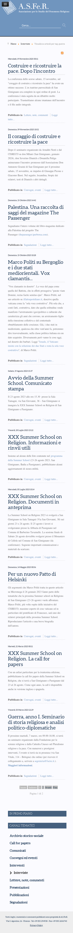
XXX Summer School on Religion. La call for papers (35, 658)
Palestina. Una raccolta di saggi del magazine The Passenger (36, 212)
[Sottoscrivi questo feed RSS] (62, 53)
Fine (55, 787)
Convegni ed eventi (23, 858)
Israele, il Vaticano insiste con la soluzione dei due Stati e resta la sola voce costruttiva (36, 346)
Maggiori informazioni (20, 765)
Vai (64, 25)
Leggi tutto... (51, 190)
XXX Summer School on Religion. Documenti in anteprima (35, 501)
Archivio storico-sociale (26, 836)
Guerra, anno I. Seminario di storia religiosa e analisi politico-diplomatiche (36, 722)
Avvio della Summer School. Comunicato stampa (31, 383)
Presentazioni (19, 887)
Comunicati (18, 850)
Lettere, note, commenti (36, 115)
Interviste (21, 872)
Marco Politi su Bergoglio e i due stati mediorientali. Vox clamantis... (35, 270)
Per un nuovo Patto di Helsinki (32, 576)
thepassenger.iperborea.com (33, 234)
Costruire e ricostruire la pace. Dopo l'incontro (34, 68)
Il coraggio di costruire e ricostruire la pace (34, 139)
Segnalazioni (30, 244)
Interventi (17, 865)
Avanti (48, 787)
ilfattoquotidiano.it (32, 299)
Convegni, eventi (32, 190)
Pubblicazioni (19, 895)
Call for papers (20, 843)
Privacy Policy (36, 925)
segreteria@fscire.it (44, 761)
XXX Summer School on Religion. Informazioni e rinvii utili (35, 442)
